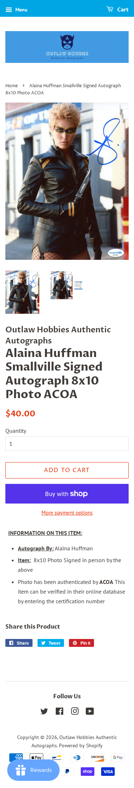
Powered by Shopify (81, 745)
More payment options (67, 512)
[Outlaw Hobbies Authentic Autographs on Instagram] (75, 712)
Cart (122, 9)
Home (11, 86)
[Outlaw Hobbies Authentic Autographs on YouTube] (90, 712)
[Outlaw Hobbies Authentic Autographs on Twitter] (44, 712)
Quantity (15, 430)
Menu (21, 9)
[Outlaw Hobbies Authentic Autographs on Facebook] (59, 712)
